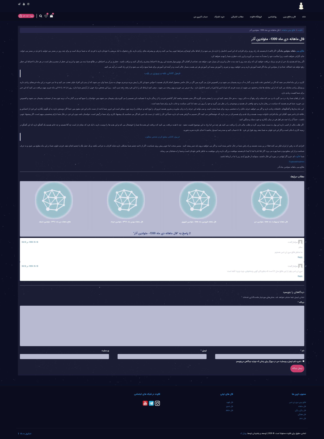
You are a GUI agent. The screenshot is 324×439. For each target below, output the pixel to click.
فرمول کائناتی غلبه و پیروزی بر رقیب (162, 73)
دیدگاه (301, 302)
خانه (304, 17)
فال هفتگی (302, 414)
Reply (300, 257)
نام (302, 350)
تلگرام (19, 4)
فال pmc (303, 418)
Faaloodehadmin (296, 162)
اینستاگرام (28, 4)
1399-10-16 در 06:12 (30, 266)
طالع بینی (300, 51)
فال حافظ (229, 410)
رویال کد (243, 433)
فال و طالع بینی (289, 17)
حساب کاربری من (201, 17)
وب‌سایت (105, 350)
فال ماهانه (302, 406)
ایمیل (204, 350)
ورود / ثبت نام (28, 15)
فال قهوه (230, 402)
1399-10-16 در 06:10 (30, 242)
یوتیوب (24, 4)
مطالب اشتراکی (237, 17)
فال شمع (229, 406)
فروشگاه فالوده (256, 17)
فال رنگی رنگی (300, 410)
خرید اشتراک (219, 17)
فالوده (297, 156)
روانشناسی (272, 17)
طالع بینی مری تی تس (297, 402)
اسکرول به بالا (25, 433)
